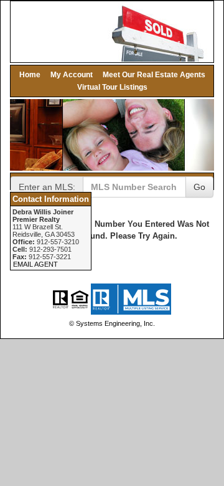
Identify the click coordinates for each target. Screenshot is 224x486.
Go (199, 187)
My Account (71, 74)
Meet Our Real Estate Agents (154, 74)
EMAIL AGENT (35, 264)
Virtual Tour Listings (112, 87)
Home (29, 74)
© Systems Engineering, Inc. (112, 323)
